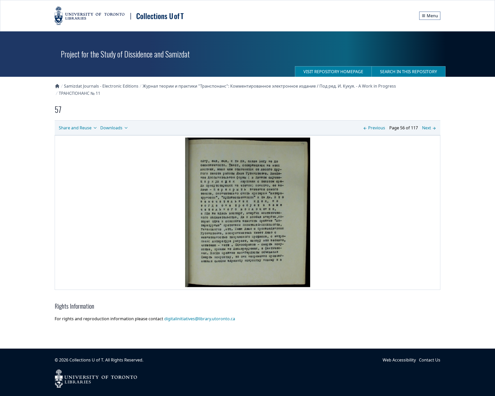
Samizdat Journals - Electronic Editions (101, 86)
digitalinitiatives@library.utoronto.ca (199, 319)
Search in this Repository (408, 71)
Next (426, 128)
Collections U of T (86, 360)
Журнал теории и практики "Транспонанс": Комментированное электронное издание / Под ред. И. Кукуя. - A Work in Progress (269, 86)
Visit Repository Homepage (333, 71)
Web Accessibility (399, 360)
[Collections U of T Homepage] (57, 86)
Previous (376, 128)
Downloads (111, 128)
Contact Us (429, 360)
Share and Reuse (75, 128)
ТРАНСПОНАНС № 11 (79, 93)
